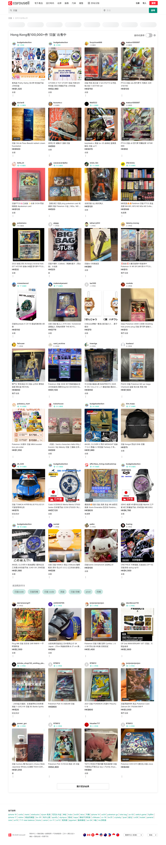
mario (27, 814)
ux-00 (131, 814)
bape (76, 817)
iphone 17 (12, 817)
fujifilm (150, 814)
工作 (64, 834)
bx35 (110, 817)
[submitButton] (153, 10)
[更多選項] (13, 95)
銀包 (130, 817)
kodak (142, 817)
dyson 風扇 (45, 814)
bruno (38, 820)
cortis (20, 814)
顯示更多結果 (83, 786)
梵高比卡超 (56, 814)
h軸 (95, 820)
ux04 (103, 814)
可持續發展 (57, 834)
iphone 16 (12, 814)
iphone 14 (95, 814)
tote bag (123, 814)
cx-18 (103, 817)
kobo (70, 814)
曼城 (70, 817)
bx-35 (38, 817)
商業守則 (45, 836)
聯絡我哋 (40, 834)
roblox (20, 817)
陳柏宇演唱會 (85, 817)
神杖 (65, 814)
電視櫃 (64, 820)
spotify (55, 817)
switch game (141, 814)
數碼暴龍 (81, 820)
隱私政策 (37, 836)
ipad (125, 817)
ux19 (16, 820)
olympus (63, 817)
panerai (150, 817)
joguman (72, 820)
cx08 (136, 817)
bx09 (76, 814)
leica (82, 814)
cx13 (58, 820)
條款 (31, 836)
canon (45, 820)
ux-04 (89, 820)
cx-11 (52, 820)
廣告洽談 (70, 834)
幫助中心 (32, 834)
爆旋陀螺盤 (29, 817)
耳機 (88, 814)
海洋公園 (46, 817)
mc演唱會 (102, 820)
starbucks (35, 814)
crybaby (117, 817)
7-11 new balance (27, 820)
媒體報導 (48, 834)
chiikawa (96, 817)
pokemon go (112, 814)
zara (10, 820)
